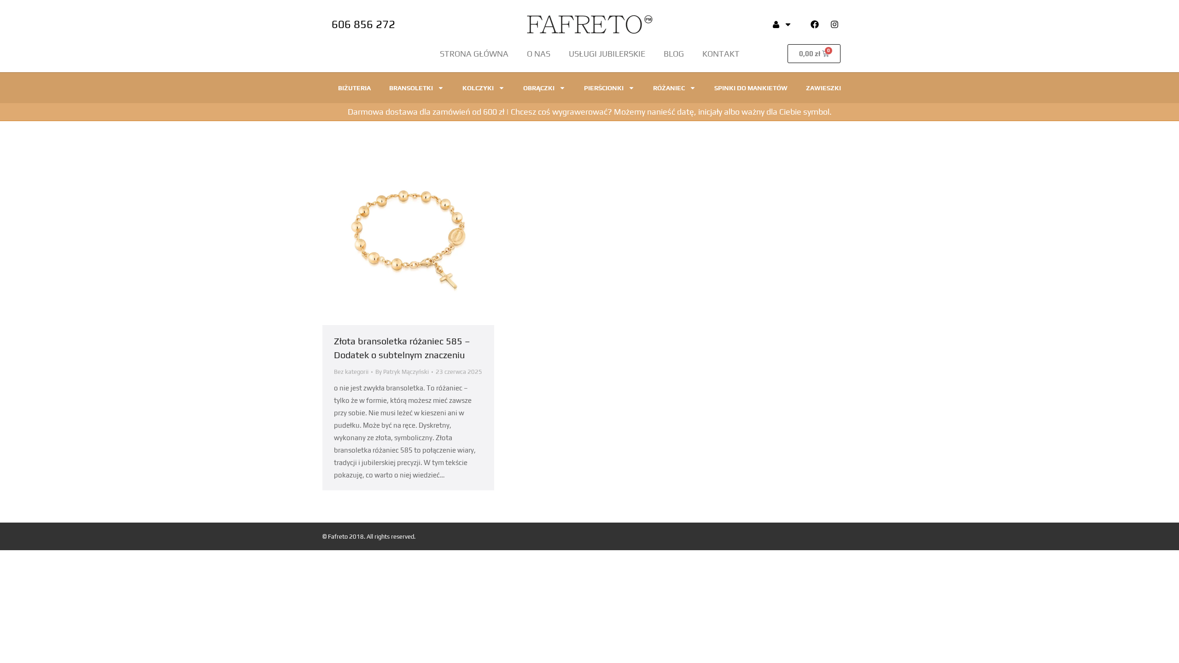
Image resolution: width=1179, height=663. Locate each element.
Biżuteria (354, 88)
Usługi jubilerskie (607, 53)
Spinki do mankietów (751, 88)
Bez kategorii (351, 371)
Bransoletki (411, 88)
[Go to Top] (1165, 649)
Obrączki (538, 88)
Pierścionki (604, 88)
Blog (674, 53)
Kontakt (721, 53)
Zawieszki (823, 88)
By (402, 371)
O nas (538, 53)
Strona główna (474, 53)
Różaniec (669, 88)
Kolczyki (478, 88)
